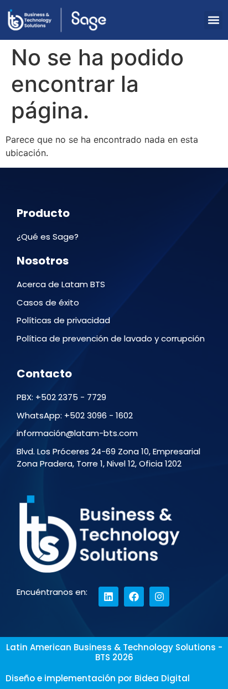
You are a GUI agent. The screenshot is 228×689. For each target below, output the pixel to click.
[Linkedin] (108, 597)
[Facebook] (134, 597)
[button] (213, 20)
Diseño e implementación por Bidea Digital (98, 678)
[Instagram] (159, 597)
